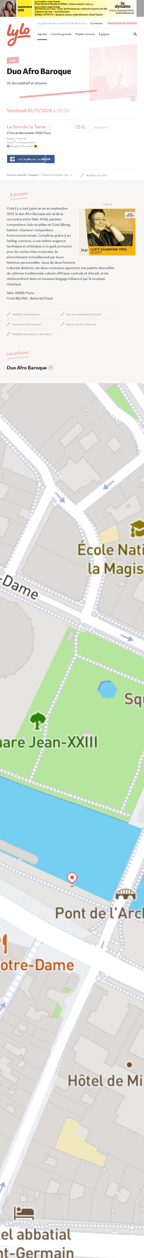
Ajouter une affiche (116, 99)
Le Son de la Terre (26, 127)
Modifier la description (26, 314)
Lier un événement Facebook (83, 314)
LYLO (19, 34)
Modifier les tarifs (96, 175)
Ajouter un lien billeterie (81, 324)
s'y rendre (26, 159)
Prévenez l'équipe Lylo (38, 175)
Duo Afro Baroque (27, 368)
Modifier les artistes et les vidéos (31, 334)
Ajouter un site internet (26, 324)
